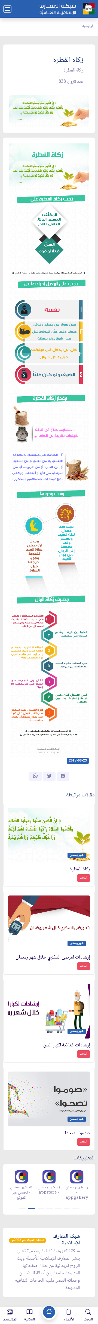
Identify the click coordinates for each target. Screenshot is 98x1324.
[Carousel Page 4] (49, 1208)
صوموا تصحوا (77, 1133)
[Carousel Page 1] (22, 1208)
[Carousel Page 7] (75, 1208)
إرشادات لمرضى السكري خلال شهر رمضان (53, 957)
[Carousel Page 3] (41, 1208)
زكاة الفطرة (80, 869)
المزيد (83, 878)
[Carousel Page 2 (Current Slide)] (31, 1208)
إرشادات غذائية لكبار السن (66, 1045)
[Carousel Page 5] (58, 1208)
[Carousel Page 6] (67, 1208)
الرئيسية (88, 26)
